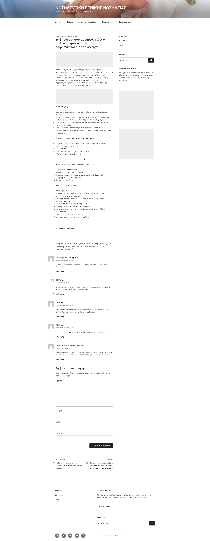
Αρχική (58, 22)
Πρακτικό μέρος (108, 22)
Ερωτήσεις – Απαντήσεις (87, 22)
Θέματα (70, 22)
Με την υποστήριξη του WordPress (109, 536)
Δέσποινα (74, 36)
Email (58, 422)
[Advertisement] (84, 59)
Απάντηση (60, 271)
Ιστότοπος (60, 433)
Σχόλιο (59, 380)
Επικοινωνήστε (125, 22)
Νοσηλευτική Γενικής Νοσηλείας (91, 7)
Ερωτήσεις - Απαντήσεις (66, 229)
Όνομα (59, 410)
